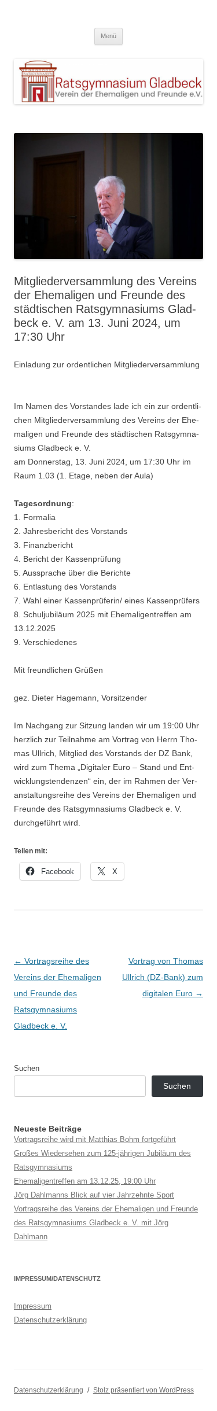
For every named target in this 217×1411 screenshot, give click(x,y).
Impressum (33, 1306)
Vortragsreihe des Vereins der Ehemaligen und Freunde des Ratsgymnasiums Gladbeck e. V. (57, 993)
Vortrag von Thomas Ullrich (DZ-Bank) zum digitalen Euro (162, 977)
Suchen (26, 1068)
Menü (108, 35)
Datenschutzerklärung (50, 1320)
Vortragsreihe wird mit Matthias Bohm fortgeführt (95, 1139)
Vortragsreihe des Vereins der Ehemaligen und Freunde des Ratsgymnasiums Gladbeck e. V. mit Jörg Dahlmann (106, 1222)
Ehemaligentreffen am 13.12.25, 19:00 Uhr (85, 1181)
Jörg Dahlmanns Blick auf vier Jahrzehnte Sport (94, 1195)
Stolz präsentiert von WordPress (143, 1390)
